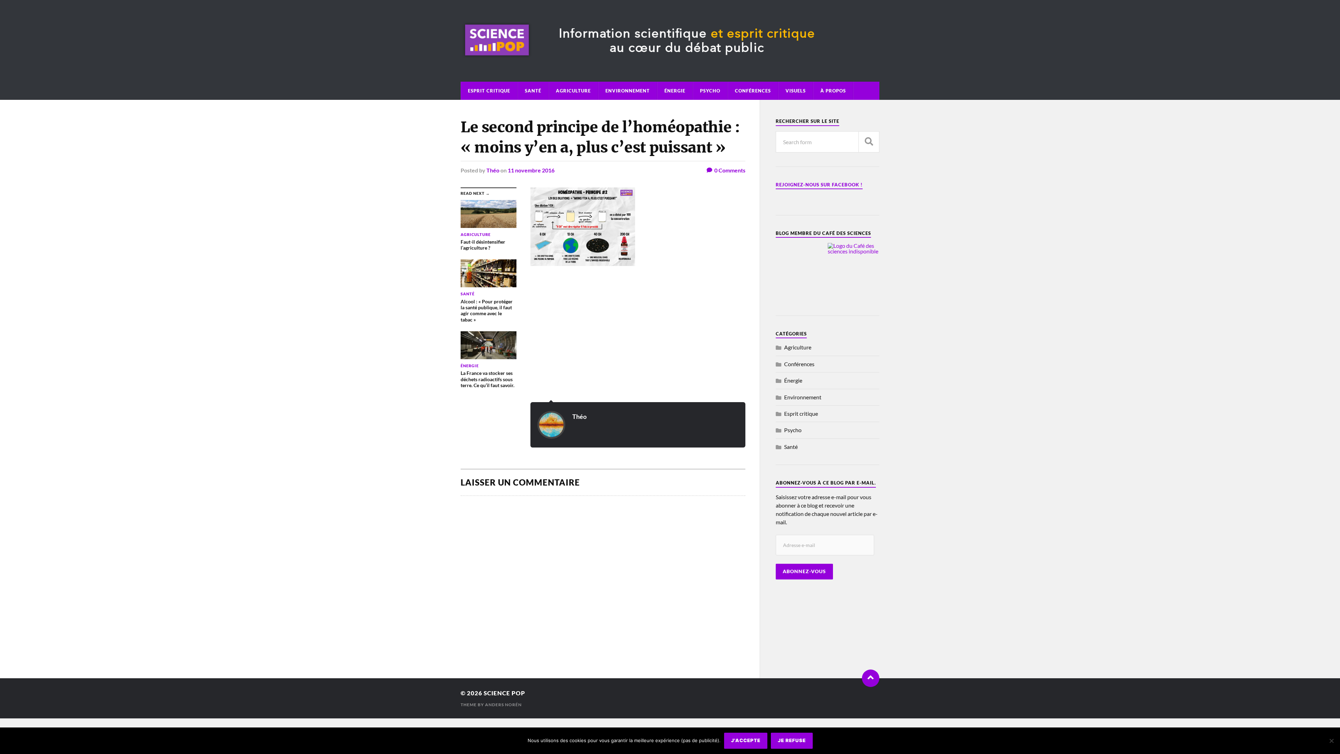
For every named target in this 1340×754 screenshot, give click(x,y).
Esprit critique (489, 91)
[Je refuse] (1331, 740)
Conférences (753, 91)
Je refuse (792, 740)
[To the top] (870, 678)
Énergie (674, 91)
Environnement (627, 91)
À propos (833, 91)
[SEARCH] (868, 142)
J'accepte (745, 740)
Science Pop (504, 693)
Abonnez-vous (804, 571)
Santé (533, 91)
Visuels (796, 91)
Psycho (710, 91)
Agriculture (573, 91)
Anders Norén (503, 704)
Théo (492, 170)
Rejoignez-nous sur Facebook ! (819, 184)
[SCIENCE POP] (670, 62)
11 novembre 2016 (531, 170)
